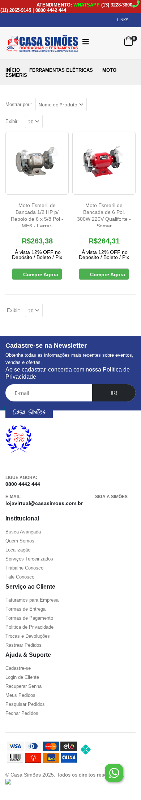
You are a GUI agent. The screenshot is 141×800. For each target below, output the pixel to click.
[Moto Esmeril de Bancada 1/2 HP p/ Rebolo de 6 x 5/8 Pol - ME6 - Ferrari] (37, 163)
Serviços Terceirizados (29, 559)
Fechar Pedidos (21, 713)
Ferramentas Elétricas (61, 70)
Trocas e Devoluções (27, 636)
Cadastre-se (18, 668)
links (122, 20)
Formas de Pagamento (29, 618)
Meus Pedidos (20, 695)
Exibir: (12, 121)
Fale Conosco (19, 577)
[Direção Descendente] (91, 104)
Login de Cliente (22, 677)
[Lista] (131, 105)
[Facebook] (100, 506)
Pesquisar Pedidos (25, 704)
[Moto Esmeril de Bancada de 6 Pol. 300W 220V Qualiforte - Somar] (104, 163)
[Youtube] (112, 506)
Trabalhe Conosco (24, 568)
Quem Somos (19, 541)
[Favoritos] (113, 41)
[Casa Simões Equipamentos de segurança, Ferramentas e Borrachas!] (36, 43)
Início (12, 70)
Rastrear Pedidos (23, 645)
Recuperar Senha (23, 686)
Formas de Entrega (25, 609)
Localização (17, 550)
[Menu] (85, 41)
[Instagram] (125, 506)
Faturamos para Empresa (32, 600)
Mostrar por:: (18, 104)
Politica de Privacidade (29, 627)
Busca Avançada (23, 532)
